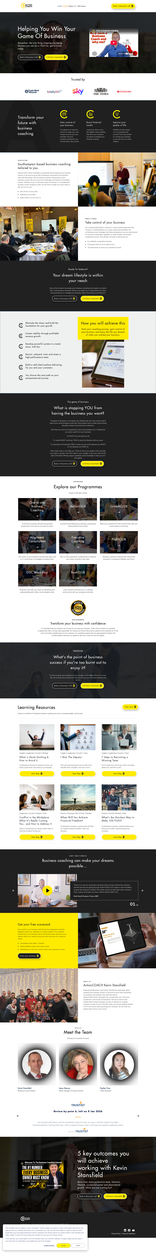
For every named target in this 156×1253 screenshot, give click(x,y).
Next (137, 91)
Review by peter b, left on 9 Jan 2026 (78, 1111)
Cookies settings (49, 1245)
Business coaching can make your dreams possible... (78, 863)
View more (129, 707)
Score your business (28, 956)
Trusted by (78, 79)
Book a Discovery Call (29, 57)
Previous (19, 91)
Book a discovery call (121, 6)
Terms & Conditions (128, 1247)
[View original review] (78, 1106)
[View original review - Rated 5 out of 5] (78, 1117)
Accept (63, 1245)
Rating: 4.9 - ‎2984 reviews (77, 6)
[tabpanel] (103, 890)
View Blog (35, 773)
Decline (78, 1245)
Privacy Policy (116, 1247)
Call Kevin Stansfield (54, 57)
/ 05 (134, 904)
